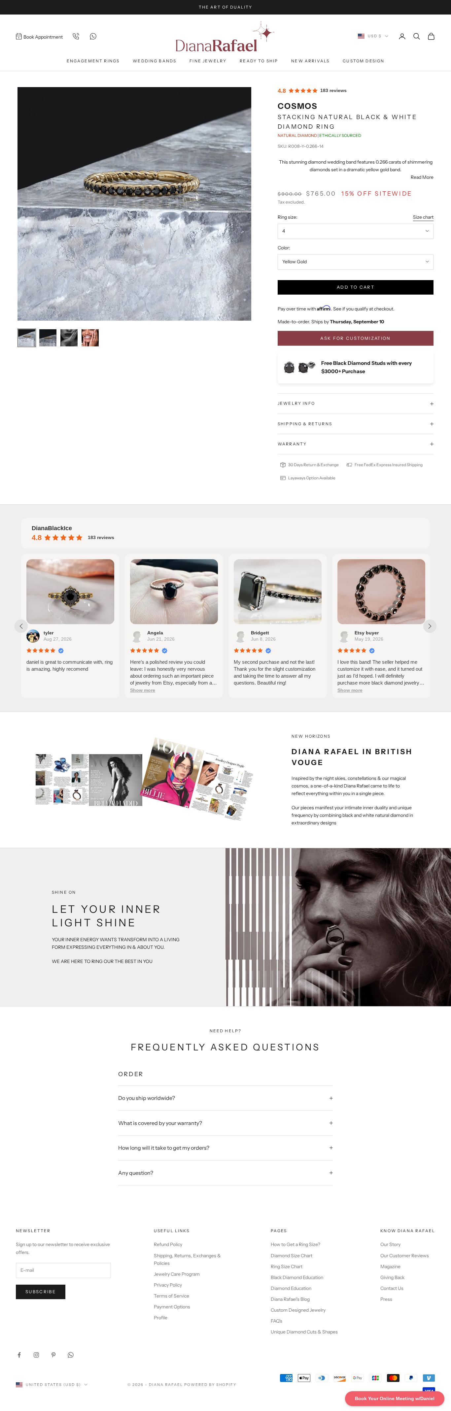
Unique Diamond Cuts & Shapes (304, 1332)
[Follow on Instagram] (36, 1355)
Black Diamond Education (297, 1277)
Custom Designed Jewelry (298, 1310)
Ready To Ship (259, 60)
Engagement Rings (93, 60)
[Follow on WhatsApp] (70, 1355)
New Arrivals (310, 60)
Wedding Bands (154, 60)
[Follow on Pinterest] (53, 1355)
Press (386, 1299)
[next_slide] (429, 626)
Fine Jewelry (208, 60)
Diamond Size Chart (291, 1256)
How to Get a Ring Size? (295, 1244)
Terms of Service (171, 1296)
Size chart (423, 217)
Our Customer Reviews (404, 1256)
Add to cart (355, 287)
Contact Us (391, 1288)
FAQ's (276, 1321)
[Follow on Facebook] (19, 1355)
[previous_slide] (21, 626)
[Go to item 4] (90, 338)
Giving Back (392, 1277)
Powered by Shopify (210, 1384)
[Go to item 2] (48, 338)
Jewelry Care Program (177, 1274)
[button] (142, 690)
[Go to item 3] (69, 338)
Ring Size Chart (286, 1266)
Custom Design (363, 60)
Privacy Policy (168, 1285)
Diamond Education (291, 1288)
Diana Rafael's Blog (290, 1299)
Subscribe (40, 1291)
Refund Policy (168, 1244)
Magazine (390, 1266)
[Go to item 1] (26, 338)
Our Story (390, 1244)
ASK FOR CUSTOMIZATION (355, 338)
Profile (160, 1318)
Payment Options (172, 1307)
